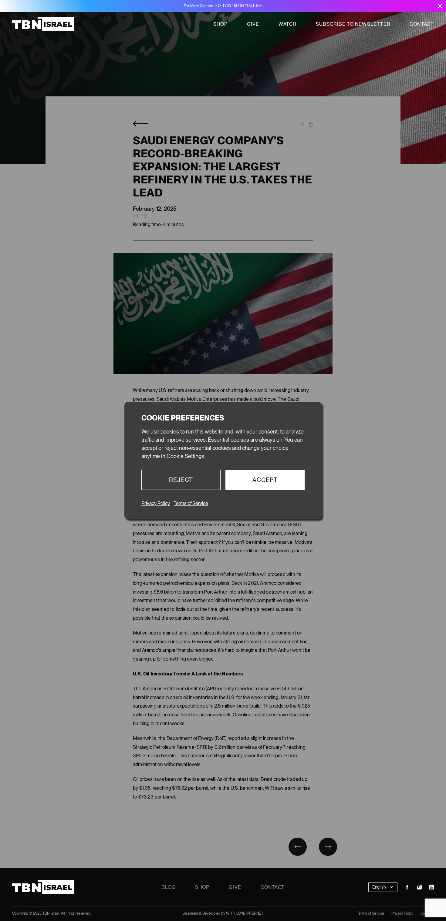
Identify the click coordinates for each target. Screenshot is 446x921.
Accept (265, 480)
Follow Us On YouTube (238, 6)
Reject (181, 480)
